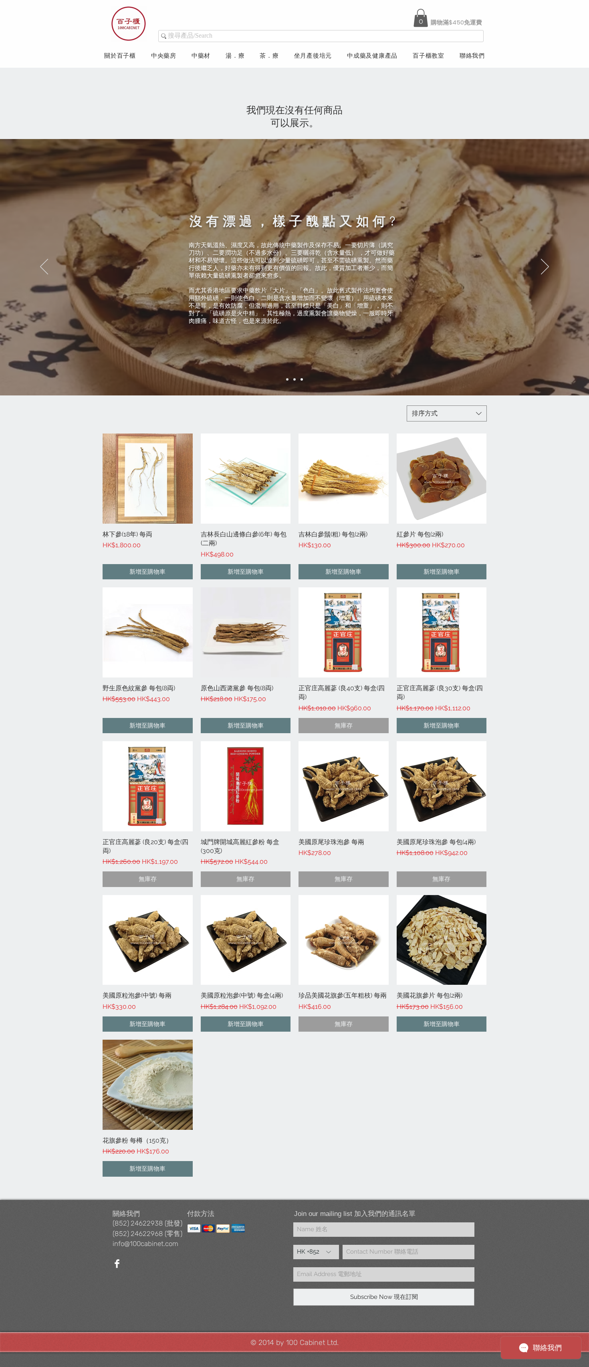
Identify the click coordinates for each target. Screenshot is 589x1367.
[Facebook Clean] (117, 1263)
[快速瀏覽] (148, 478)
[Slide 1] (287, 379)
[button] (420, 18)
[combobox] (447, 413)
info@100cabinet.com (145, 1244)
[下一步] (545, 267)
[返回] (44, 267)
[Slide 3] (302, 379)
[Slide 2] (294, 379)
